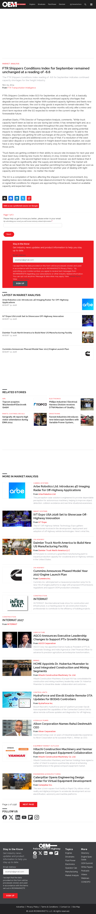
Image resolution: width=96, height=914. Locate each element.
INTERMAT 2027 (13, 620)
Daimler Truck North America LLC (54, 550)
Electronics (55, 399)
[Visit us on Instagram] (36, 817)
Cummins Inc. (44, 578)
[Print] (4, 198)
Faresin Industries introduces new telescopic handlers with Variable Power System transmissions (64, 420)
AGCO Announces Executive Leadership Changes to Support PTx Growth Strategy (61, 637)
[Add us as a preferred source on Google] (29, 198)
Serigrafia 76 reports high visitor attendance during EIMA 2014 (15, 420)
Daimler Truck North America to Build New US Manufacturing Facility (37, 332)
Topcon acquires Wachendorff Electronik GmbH (14, 405)
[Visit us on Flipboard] (30, 817)
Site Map (76, 907)
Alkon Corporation (47, 731)
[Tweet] (23, 198)
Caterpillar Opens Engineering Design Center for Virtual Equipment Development (62, 779)
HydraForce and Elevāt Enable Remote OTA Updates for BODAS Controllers (62, 697)
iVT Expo (42, 522)
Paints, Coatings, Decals (13, 414)
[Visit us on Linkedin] (17, 817)
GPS (4, 399)
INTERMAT (40, 599)
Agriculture (39, 632)
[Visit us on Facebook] (4, 817)
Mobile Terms (75, 276)
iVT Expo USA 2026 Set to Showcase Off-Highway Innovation (33, 316)
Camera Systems (40, 483)
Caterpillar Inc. (45, 785)
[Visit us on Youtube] (24, 817)
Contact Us (65, 907)
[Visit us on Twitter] (11, 817)
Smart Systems (40, 511)
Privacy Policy (23, 279)
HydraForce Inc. (45, 703)
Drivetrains (54, 414)
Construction (40, 596)
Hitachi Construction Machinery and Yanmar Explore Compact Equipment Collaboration (62, 750)
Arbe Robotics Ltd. (47, 494)
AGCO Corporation (47, 643)
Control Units (40, 692)
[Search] (85, 4)
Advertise (20, 907)
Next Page (28, 804)
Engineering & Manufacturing (47, 774)
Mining (36, 660)
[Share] (10, 198)
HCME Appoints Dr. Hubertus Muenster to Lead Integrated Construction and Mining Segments (61, 667)
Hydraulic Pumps (40, 720)
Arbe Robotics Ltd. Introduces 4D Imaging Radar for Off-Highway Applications (35, 301)
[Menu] (91, 4)
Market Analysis (10, 64)
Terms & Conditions (49, 907)
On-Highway (38, 539)
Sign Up (20, 283)
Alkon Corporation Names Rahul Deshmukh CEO (62, 725)
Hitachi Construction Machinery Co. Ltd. (57, 675)
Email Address (20, 255)
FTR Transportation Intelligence (21, 88)
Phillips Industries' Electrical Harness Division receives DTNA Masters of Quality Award (63, 405)
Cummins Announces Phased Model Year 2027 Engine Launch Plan (35, 349)
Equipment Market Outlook (46, 746)
